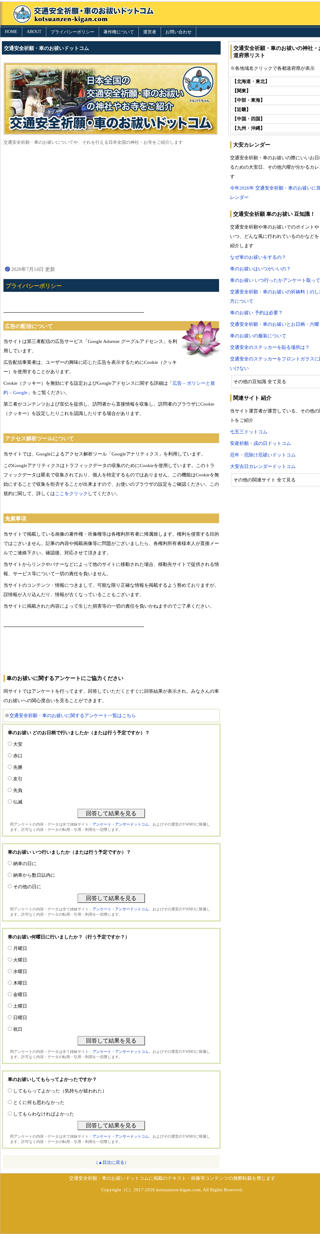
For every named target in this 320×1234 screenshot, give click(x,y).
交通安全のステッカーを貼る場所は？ (270, 347)
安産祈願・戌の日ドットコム (260, 443)
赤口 (17, 755)
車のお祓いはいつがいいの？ (260, 268)
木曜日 (20, 983)
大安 (17, 744)
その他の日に (27, 886)
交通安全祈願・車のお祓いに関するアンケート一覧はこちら (72, 715)
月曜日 (20, 948)
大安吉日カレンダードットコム (263, 466)
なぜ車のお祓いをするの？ (258, 257)
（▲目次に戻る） (111, 1162)
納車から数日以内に (34, 875)
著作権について (118, 32)
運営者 (149, 32)
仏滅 (17, 801)
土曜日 (20, 1006)
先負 (17, 790)
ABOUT (34, 31)
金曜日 (20, 994)
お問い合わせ (178, 32)
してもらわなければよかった (43, 1113)
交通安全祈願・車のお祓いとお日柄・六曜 (274, 324)
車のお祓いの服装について (258, 335)
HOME (11, 31)
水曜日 (20, 971)
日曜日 (20, 1017)
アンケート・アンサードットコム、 (122, 824)
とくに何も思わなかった (39, 1102)
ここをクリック (71, 493)
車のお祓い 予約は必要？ (256, 312)
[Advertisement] (111, 205)
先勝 (17, 767)
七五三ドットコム (249, 431)
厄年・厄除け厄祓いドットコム (263, 454)
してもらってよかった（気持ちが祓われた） (60, 1090)
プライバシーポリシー (72, 32)
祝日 (17, 1029)
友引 (17, 778)
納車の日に (25, 863)
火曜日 (20, 959)
